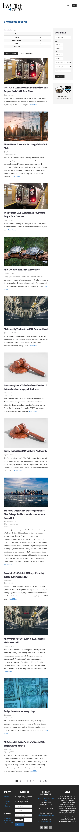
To (56, 51)
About (7, 804)
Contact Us (7, 818)
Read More (33, 105)
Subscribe (7, 820)
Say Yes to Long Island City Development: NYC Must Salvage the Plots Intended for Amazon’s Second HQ (24, 514)
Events (7, 801)
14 (46, 781)
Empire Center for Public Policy (46, 800)
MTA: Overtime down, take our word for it (22, 269)
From (56, 41)
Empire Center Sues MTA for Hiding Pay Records (25, 451)
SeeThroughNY (7, 823)
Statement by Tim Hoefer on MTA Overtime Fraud (26, 329)
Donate (7, 806)
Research (7, 796)
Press (7, 799)
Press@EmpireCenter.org (46, 821)
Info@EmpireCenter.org (46, 815)
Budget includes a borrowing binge (19, 711)
